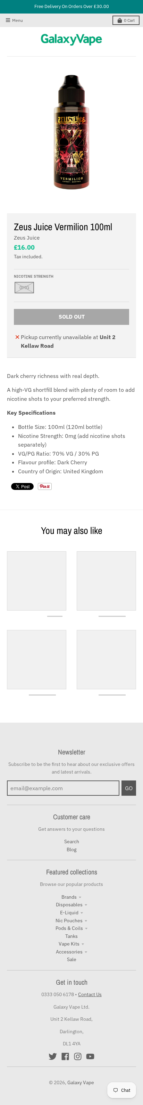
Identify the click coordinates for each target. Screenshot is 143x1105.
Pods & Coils (69, 928)
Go (129, 788)
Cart (129, 20)
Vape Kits (69, 944)
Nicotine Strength (33, 276)
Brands (69, 897)
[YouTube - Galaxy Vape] (90, 1056)
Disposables (69, 904)
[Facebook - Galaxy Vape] (65, 1056)
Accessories (69, 952)
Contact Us (90, 994)
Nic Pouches (69, 920)
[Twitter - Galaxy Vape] (53, 1056)
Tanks (71, 936)
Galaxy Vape (80, 1082)
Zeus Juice (27, 237)
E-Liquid (69, 912)
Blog (71, 849)
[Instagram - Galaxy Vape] (78, 1056)
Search (71, 841)
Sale (71, 959)
